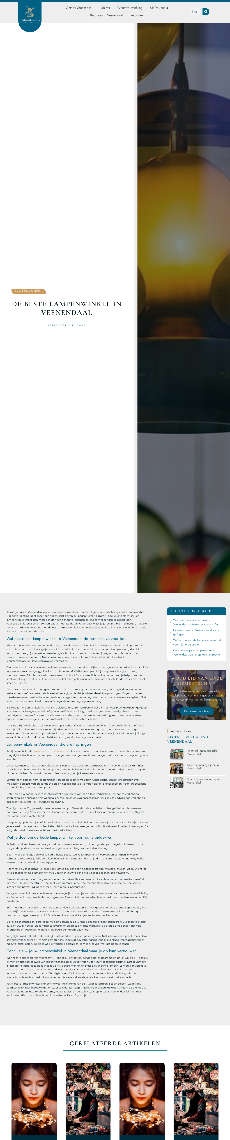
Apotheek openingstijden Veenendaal (202, 752)
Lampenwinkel (28, 291)
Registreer (137, 15)
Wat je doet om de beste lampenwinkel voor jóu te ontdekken (197, 642)
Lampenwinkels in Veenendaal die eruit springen (196, 632)
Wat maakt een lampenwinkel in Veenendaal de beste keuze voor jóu (195, 622)
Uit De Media (159, 7)
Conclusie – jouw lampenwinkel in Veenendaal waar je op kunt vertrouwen (197, 652)
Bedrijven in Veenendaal (106, 15)
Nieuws (105, 7)
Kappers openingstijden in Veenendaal (203, 766)
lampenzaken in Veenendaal (51, 751)
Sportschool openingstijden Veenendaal (203, 781)
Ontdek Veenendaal (79, 7)
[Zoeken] (206, 11)
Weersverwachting (129, 7)
